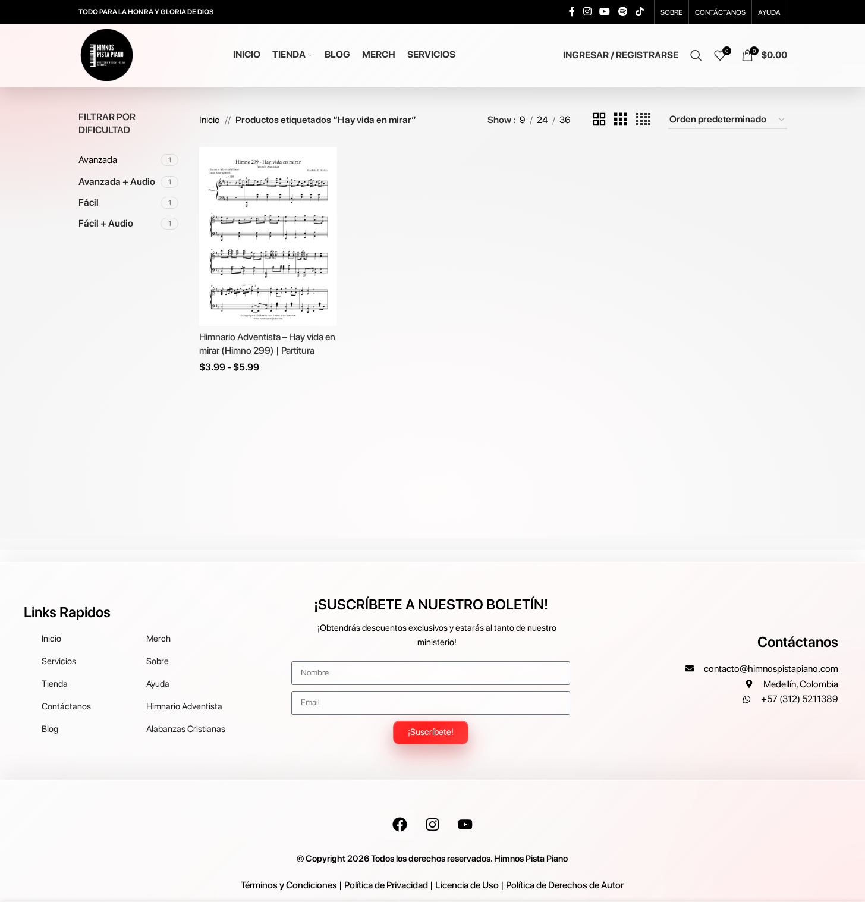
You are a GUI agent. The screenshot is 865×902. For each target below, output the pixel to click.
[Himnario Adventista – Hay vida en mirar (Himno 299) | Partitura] (268, 236)
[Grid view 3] (620, 119)
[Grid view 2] (599, 119)
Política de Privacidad (386, 885)
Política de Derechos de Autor (565, 885)
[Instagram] (432, 825)
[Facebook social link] (572, 11)
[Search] (696, 55)
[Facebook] (399, 825)
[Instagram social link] (587, 11)
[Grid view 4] (643, 119)
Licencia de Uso (467, 885)
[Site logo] (106, 54)
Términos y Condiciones (289, 885)
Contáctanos (797, 641)
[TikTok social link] (639, 11)
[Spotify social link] (622, 11)
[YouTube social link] (605, 11)
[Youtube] (465, 825)
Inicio (209, 119)
